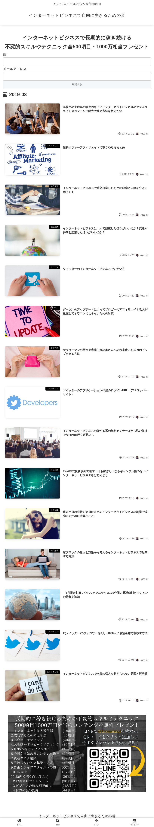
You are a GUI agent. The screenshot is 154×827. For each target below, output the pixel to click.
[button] (142, 609)
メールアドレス (15, 69)
